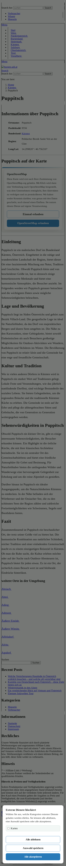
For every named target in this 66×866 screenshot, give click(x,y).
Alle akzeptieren (33, 856)
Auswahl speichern (33, 848)
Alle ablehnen (33, 839)
